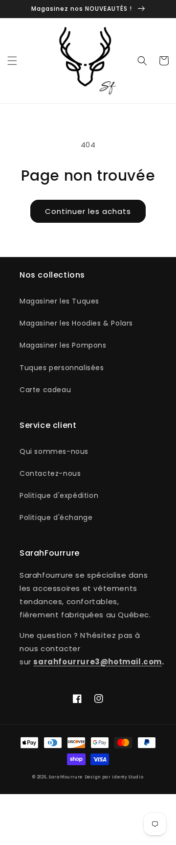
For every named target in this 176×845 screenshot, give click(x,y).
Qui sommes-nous (54, 451)
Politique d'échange (56, 517)
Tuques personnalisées (62, 368)
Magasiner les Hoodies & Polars (76, 323)
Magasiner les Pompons (63, 345)
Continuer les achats (88, 211)
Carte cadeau (45, 390)
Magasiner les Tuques (59, 301)
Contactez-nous (50, 473)
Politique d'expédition (59, 495)
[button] (12, 60)
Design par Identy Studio (114, 777)
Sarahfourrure (66, 777)
